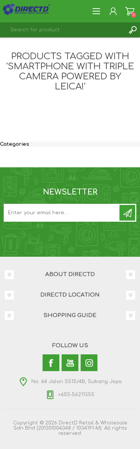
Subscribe (127, 213)
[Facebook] (51, 362)
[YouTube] (70, 362)
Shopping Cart (129, 11)
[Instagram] (89, 362)
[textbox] (62, 29)
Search (132, 29)
